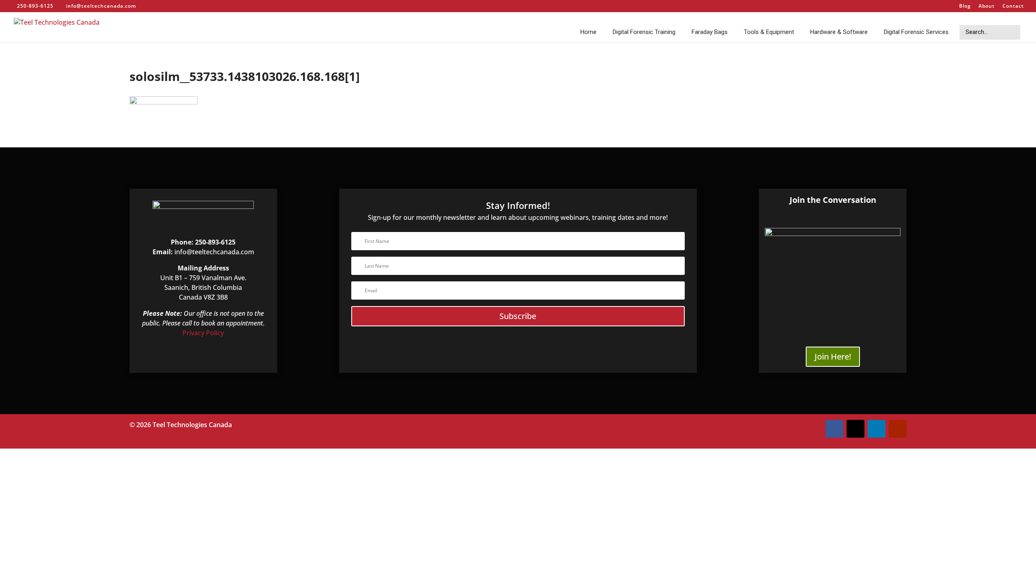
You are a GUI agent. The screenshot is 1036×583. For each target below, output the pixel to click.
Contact (1013, 6)
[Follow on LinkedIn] (876, 429)
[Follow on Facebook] (834, 429)
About (987, 6)
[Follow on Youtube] (897, 429)
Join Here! (833, 356)
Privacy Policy (203, 332)
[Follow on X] (855, 429)
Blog (965, 6)
